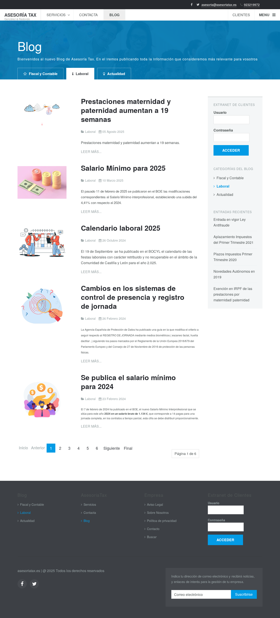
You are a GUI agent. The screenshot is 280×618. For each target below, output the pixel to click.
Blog (114, 14)
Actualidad (116, 73)
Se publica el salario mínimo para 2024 (128, 381)
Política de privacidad (162, 520)
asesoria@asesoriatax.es (218, 4)
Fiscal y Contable (43, 73)
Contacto (153, 529)
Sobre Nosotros (158, 512)
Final (128, 448)
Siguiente (111, 448)
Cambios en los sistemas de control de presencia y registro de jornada (132, 297)
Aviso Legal (155, 504)
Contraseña (223, 130)
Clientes (241, 14)
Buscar (152, 537)
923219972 (252, 4)
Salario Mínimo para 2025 (123, 168)
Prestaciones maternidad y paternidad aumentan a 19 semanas (126, 110)
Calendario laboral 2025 (120, 228)
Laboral (82, 73)
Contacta (88, 14)
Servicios (56, 14)
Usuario (220, 112)
